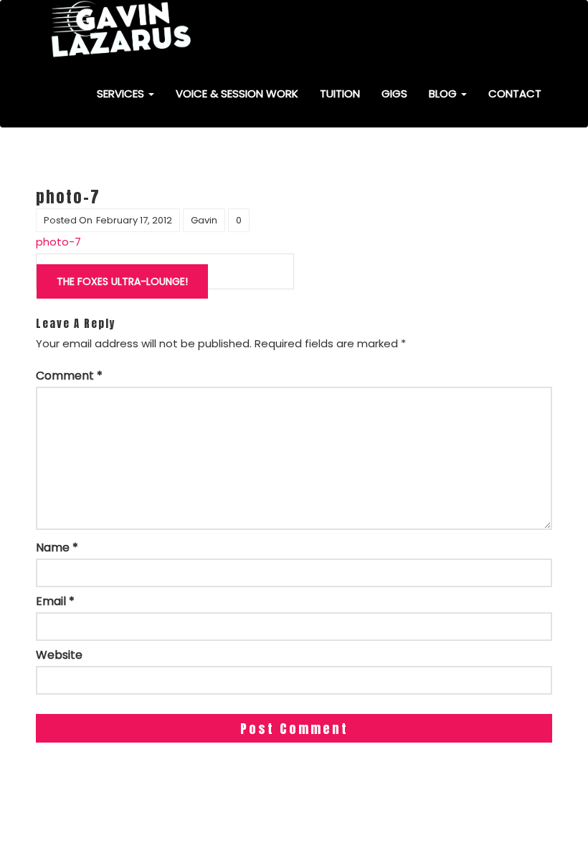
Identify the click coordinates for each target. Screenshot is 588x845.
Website (59, 655)
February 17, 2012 (134, 220)
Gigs (394, 93)
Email (55, 601)
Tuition (340, 93)
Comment (69, 376)
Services (122, 93)
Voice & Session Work (237, 93)
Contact (514, 93)
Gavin (204, 220)
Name (57, 548)
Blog (444, 93)
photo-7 (58, 241)
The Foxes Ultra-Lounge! (122, 281)
